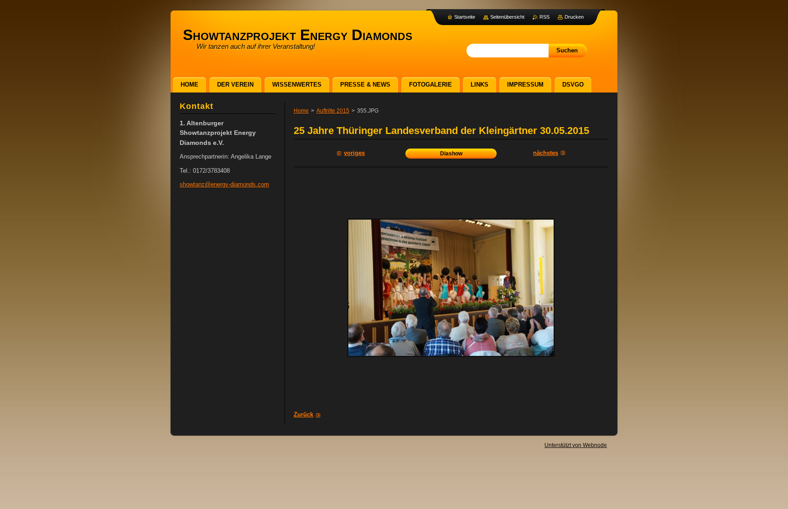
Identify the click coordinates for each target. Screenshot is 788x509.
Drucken (574, 17)
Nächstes (545, 152)
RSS (544, 17)
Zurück (303, 414)
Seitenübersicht (507, 17)
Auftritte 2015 (332, 110)
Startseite (464, 17)
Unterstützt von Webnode (575, 445)
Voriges (354, 152)
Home (301, 110)
